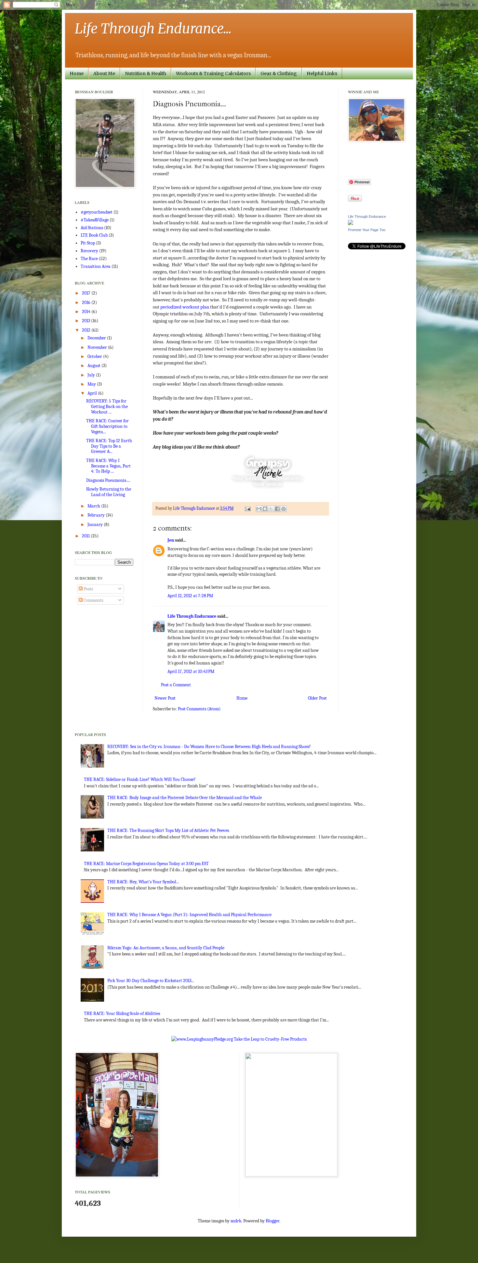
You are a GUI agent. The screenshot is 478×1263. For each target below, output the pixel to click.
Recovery (89, 251)
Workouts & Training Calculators (213, 73)
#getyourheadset (97, 212)
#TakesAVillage (95, 220)
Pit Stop (88, 243)
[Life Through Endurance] (350, 223)
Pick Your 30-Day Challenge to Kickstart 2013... (150, 980)
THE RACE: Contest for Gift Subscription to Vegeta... (107, 426)
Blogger (272, 1221)
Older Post (317, 698)
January (95, 524)
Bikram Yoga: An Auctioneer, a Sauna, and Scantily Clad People (165, 948)
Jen (170, 540)
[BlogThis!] (265, 509)
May (92, 384)
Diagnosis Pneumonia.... (108, 480)
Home (77, 73)
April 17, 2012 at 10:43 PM (190, 671)
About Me (104, 73)
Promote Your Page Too (366, 230)
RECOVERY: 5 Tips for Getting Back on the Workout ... (107, 406)
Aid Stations (92, 227)
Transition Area (96, 266)
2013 (86, 320)
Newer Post (165, 698)
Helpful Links (322, 73)
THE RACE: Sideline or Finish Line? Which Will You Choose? (140, 779)
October (95, 356)
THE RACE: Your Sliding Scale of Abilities (122, 1013)
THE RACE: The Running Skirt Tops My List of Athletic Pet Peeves (168, 830)
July (91, 375)
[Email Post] (247, 508)
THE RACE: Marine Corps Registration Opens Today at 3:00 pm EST (146, 863)
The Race (89, 258)
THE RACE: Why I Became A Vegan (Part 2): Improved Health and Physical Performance (189, 914)
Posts (88, 589)
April (92, 393)
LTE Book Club (94, 235)
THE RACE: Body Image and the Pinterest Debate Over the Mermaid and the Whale (184, 797)
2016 (86, 302)
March (94, 506)
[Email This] (259, 509)
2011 (86, 536)
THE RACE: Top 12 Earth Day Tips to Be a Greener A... (109, 446)
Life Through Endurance (191, 616)
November (97, 347)
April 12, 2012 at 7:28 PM (190, 596)
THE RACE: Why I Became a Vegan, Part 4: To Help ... (108, 466)
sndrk (236, 1221)
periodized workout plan (184, 307)
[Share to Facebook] (277, 509)
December (97, 338)
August (94, 365)
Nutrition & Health (145, 73)
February (96, 515)
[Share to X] (271, 509)
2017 (86, 293)
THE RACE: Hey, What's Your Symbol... (143, 882)
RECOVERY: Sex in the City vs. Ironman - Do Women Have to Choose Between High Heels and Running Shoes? (209, 746)
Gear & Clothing (278, 73)
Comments (93, 600)
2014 (86, 311)
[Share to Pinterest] (283, 509)
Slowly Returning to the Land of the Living (108, 491)
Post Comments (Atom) (199, 709)
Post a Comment (176, 685)
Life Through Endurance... (153, 28)
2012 (86, 330)
